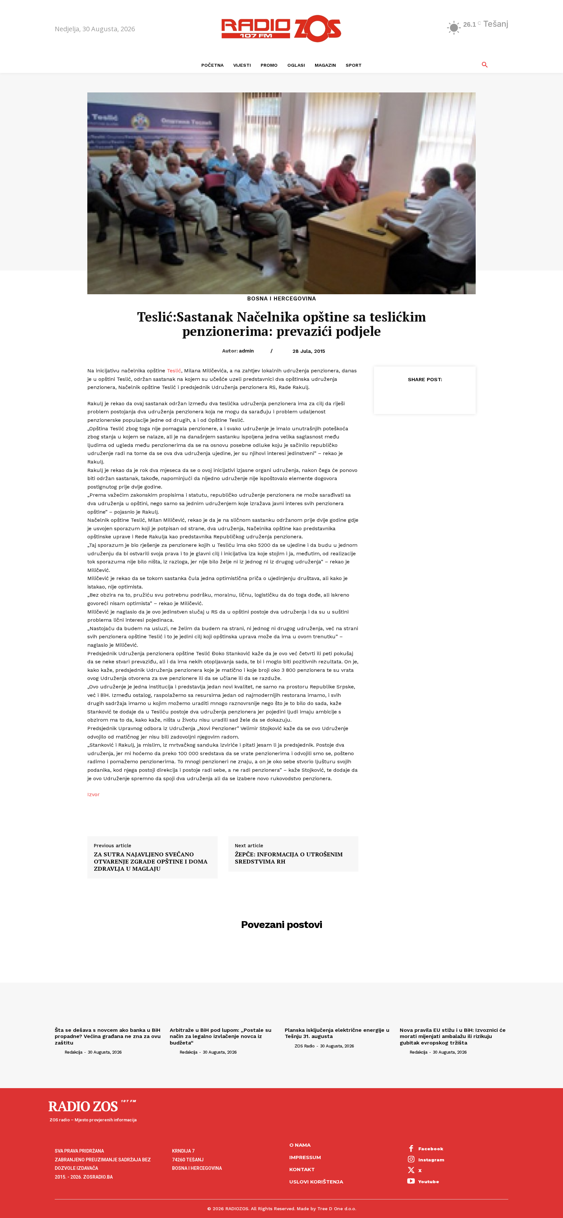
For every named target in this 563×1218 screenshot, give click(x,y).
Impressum (305, 1157)
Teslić (174, 370)
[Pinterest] (424, 395)
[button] (485, 65)
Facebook (430, 1148)
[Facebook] (394, 395)
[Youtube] (411, 1181)
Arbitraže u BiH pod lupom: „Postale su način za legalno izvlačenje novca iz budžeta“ (220, 1036)
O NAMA (299, 1145)
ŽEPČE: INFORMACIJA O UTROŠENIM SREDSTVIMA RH (289, 858)
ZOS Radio (305, 1046)
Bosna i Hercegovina (281, 298)
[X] (409, 395)
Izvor (93, 794)
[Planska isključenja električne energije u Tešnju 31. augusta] (339, 984)
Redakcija (73, 1052)
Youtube (428, 1181)
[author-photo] (59, 1052)
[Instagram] (411, 1160)
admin (246, 351)
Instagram (431, 1159)
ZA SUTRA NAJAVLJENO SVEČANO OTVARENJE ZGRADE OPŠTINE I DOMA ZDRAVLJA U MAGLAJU (151, 861)
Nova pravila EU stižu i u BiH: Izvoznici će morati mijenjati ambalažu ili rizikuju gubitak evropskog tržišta (453, 1036)
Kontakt (302, 1169)
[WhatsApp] (439, 395)
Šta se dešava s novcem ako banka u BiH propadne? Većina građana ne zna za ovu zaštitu (108, 1036)
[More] (455, 395)
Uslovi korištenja (316, 1182)
